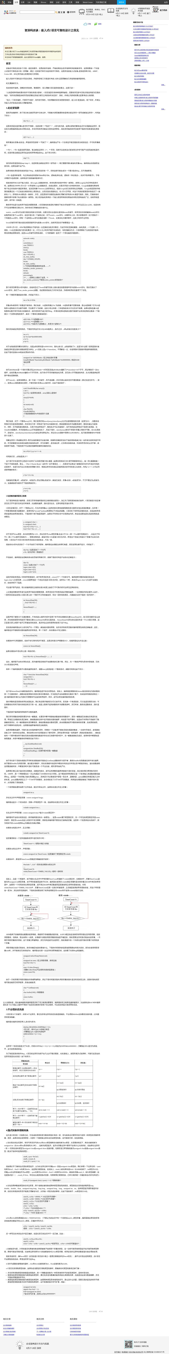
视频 (35, 2)
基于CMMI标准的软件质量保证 (79, 1334)
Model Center (88, 2)
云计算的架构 (7, 1325)
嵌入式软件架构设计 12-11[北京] (143, 26)
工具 (70, 2)
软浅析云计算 (41, 1334)
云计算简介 (40, 1325)
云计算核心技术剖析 (9, 1331)
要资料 (73, 12)
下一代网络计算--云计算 (44, 1331)
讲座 (77, 2)
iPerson (43, 2)
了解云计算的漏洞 (8, 1334)
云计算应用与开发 (75, 1328)
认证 (58, 2)
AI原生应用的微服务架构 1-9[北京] (143, 35)
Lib (29, 2)
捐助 (99, 24)
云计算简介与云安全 (43, 1328)
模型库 (121, 2)
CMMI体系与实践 (75, 1331)
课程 (51, 2)
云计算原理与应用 (75, 1325)
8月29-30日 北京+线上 (94, 14)
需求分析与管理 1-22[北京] (141, 40)
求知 (9, 2)
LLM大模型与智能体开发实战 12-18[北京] (146, 29)
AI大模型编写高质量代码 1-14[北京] (144, 38)
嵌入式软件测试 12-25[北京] (141, 32)
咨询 (64, 2)
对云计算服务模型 (8, 1328)
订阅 (89, 24)
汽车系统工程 (101, 2)
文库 (22, 2)
